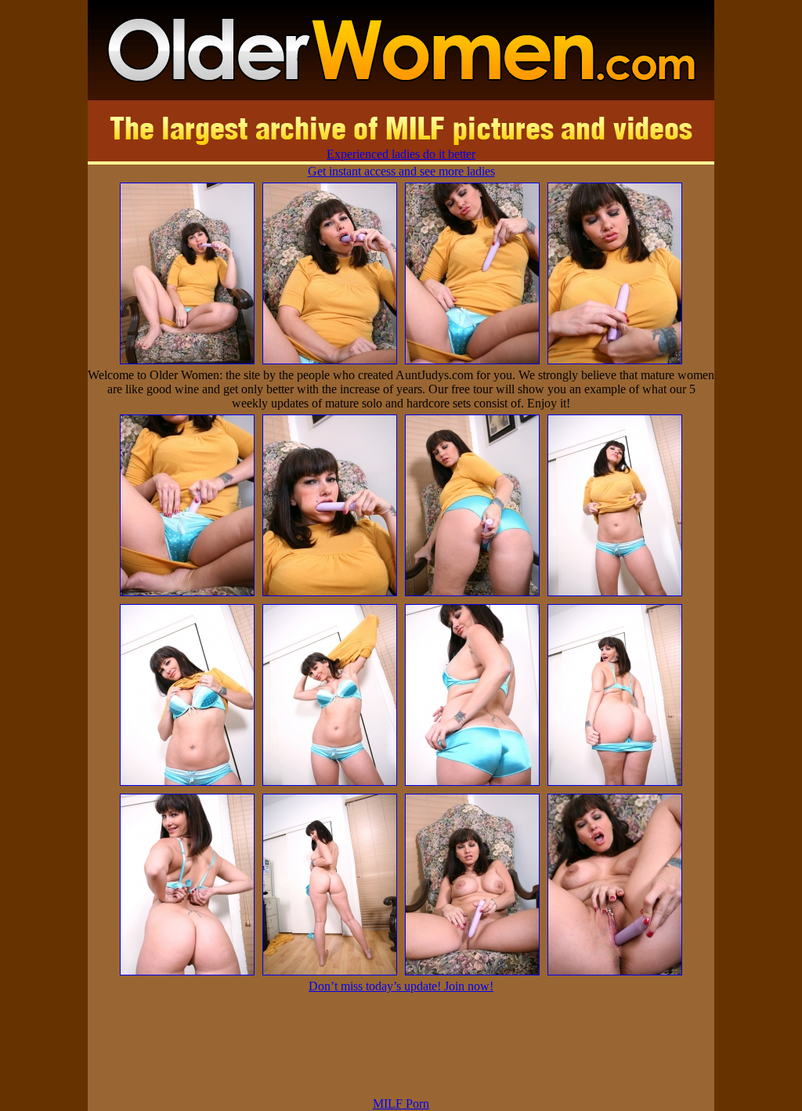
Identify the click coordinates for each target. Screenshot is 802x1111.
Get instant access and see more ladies (401, 171)
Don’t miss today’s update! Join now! (401, 986)
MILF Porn (401, 1103)
